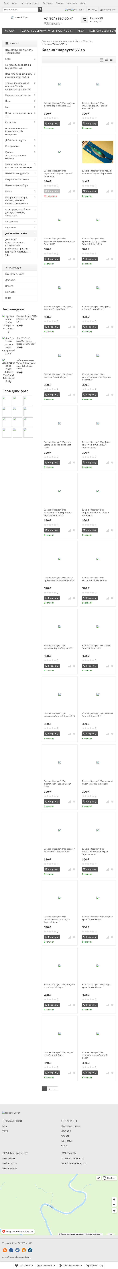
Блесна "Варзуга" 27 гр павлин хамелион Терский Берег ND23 (97, 172)
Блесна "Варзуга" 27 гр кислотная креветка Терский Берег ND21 (96, 377)
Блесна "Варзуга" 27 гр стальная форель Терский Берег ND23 (95, 106)
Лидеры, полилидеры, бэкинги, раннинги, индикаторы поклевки (16, 200)
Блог (6, 3)
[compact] (111, 60)
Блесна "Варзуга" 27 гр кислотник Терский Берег (94, 579)
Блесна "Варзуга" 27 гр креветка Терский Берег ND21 (58, 647)
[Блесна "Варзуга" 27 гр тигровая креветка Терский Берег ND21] (97, 491)
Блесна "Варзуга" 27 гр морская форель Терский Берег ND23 (59, 104)
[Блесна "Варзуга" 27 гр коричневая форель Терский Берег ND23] (59, 152)
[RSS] (4, 1250)
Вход (94, 9)
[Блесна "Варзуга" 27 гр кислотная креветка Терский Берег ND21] (97, 355)
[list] (106, 60)
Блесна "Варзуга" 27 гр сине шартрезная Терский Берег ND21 (57, 445)
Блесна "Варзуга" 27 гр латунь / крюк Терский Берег (97, 918)
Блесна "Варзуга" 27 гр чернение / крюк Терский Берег (94, 1055)
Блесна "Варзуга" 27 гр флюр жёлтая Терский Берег (96, 307)
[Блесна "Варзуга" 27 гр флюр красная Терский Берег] (59, 287)
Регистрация (110, 9)
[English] (68, 9)
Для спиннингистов (16, 233)
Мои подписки (9, 1168)
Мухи (81, 30)
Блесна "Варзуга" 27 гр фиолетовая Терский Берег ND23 (57, 784)
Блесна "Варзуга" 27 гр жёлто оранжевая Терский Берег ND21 (59, 579)
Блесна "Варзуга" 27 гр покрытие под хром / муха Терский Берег (57, 919)
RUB (81, 9)
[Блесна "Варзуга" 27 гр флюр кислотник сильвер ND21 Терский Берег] (97, 423)
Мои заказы (8, 1158)
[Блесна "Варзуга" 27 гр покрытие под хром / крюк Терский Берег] (97, 830)
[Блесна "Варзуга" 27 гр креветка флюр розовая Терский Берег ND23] (97, 219)
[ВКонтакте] (17, 1250)
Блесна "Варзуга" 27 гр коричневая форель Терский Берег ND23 (58, 173)
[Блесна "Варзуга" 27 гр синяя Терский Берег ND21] (97, 626)
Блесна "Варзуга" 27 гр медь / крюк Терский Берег (96, 986)
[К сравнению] (69, 123)
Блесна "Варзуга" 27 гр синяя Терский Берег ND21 (96, 647)
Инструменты (12, 146)
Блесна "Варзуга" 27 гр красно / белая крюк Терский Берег (97, 782)
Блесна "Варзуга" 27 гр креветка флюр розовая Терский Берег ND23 (94, 241)
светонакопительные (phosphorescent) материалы (16, 131)
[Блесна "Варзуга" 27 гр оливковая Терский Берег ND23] (59, 694)
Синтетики (10, 122)
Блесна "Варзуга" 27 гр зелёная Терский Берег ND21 (97, 714)
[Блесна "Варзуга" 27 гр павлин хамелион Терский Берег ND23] (97, 152)
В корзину (53, 123)
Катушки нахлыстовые (17, 179)
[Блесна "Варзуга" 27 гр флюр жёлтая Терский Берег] (97, 287)
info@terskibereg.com (76, 1163)
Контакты (72, 3)
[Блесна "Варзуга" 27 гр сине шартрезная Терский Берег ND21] (59, 423)
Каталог (10, 30)
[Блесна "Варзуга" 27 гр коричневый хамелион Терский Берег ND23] (59, 219)
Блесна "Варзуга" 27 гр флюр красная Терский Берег (58, 307)
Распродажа (11, 221)
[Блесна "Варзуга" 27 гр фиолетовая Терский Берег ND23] (59, 762)
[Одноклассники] (23, 1250)
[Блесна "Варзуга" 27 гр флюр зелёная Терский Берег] (59, 355)
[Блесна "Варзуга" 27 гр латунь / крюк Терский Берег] (97, 897)
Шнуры (8, 191)
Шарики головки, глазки (17, 95)
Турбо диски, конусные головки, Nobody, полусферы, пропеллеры (18, 86)
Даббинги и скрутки (15, 140)
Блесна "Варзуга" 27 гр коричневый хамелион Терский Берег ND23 (59, 241)
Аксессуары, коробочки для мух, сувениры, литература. (17, 212)
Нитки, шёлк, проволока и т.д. (18, 115)
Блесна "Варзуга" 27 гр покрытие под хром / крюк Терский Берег (95, 851)
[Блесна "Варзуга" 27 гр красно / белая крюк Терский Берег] (97, 762)
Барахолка (10, 227)
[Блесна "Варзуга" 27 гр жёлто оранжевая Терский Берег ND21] (59, 558)
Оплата (59, 3)
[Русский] (74, 9)
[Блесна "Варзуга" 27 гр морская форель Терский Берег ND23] (59, 84)
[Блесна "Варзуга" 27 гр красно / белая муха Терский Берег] (59, 830)
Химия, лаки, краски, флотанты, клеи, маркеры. (19, 166)
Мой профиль (9, 1163)
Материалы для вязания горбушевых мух (18, 66)
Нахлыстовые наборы (16, 185)
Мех (7, 107)
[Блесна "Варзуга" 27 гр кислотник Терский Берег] (97, 558)
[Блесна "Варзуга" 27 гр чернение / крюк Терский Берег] (97, 1033)
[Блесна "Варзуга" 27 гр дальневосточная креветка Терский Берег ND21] (59, 491)
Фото (14, 3)
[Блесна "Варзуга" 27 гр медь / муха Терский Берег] (59, 1033)
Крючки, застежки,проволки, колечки (15, 155)
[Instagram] (30, 1250)
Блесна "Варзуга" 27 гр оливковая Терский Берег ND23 (59, 714)
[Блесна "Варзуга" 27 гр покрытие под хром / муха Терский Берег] (59, 897)
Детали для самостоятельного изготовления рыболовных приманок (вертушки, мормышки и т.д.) (17, 247)
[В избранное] (74, 123)
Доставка (47, 3)
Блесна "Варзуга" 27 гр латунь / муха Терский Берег (59, 986)
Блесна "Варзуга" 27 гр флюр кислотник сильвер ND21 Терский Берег (96, 445)
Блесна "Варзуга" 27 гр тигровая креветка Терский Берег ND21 (96, 512)
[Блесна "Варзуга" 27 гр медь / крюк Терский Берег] (97, 965)
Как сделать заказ (30, 3)
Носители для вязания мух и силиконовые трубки (19, 75)
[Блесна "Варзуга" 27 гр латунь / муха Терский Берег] (59, 965)
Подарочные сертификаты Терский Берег (46, 30)
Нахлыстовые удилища (17, 173)
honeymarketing (23, 1257)
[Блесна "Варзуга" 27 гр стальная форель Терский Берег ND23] (97, 84)
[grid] (101, 60)
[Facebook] (11, 1250)
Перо (8, 101)
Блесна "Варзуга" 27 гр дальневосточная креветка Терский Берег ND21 (58, 512)
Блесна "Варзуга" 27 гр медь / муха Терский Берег (58, 1053)
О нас (83, 3)
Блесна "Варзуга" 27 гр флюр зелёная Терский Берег (58, 375)
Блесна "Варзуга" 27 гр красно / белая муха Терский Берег (59, 850)
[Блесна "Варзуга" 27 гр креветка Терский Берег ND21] (59, 626)
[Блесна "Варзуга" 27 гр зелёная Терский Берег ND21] (97, 694)
